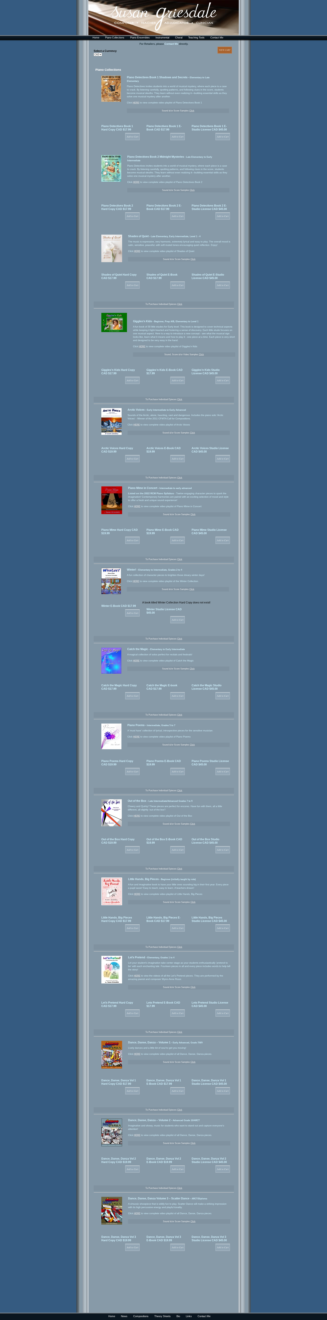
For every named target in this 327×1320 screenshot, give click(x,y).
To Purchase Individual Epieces (163, 304)
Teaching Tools (196, 37)
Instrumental (162, 37)
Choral (178, 37)
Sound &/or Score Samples (178, 110)
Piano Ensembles (140, 37)
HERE (136, 102)
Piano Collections (114, 37)
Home (95, 37)
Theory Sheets (162, 1316)
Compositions (141, 1316)
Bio (178, 1316)
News (124, 1316)
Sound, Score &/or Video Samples (184, 354)
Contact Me (216, 37)
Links (189, 1316)
